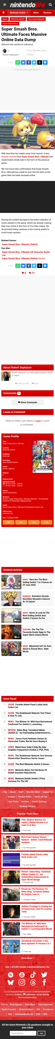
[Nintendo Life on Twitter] (44, 975)
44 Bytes (18, 994)
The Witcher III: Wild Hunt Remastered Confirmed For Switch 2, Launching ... (30, 723)
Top (5, 792)
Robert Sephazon (11, 54)
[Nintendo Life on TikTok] (33, 975)
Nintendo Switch (18, 19)
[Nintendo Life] (27, 4)
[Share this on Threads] (39, 62)
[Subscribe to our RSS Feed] (11, 975)
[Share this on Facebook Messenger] (45, 62)
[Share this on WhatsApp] (17, 62)
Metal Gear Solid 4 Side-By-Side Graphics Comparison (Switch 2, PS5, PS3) (28, 748)
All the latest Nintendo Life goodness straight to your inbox (27, 1026)
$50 (8, 522)
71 (33, 272)
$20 (33, 522)
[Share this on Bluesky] (23, 62)
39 (18, 587)
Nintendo (6, 456)
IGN (38, 1009)
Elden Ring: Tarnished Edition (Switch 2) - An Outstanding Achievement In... (30, 731)
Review (23, 258)
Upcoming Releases (36, 19)
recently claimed (9, 156)
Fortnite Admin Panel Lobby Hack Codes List (28, 705)
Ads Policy (14, 801)
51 (18, 620)
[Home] (3, 12)
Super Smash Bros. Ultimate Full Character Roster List (23, 507)
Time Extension (45, 1004)
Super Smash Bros (10, 23)
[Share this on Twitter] (34, 62)
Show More (27, 958)
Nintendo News (26, 1009)
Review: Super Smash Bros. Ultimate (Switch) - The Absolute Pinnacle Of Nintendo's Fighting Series (25, 500)
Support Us (48, 792)
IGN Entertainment (42, 992)
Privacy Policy (25, 797)
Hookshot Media (18, 992)
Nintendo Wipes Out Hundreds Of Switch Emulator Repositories (27, 771)
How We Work (33, 792)
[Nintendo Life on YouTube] (22, 975)
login (38, 420)
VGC (10, 1014)
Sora (4, 462)
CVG (38, 1014)
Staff (21, 792)
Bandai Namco (12, 462)
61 (18, 637)
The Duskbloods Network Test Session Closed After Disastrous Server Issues (30, 757)
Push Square (16, 1004)
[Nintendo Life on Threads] (33, 983)
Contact (11, 797)
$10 (46, 522)
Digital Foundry (9, 1009)
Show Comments (28, 402)
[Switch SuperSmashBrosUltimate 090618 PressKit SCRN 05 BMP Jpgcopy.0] (27, 131)
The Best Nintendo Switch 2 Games (28, 764)
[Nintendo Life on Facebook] (44, 983)
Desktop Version (28, 806)
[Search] (50, 4)
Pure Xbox (30, 1004)
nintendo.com (8, 513)
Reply (36, 383)
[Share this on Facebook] (28, 62)
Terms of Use (40, 797)
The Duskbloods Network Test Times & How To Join (29, 714)
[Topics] (4, 4)
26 (18, 604)
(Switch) (20, 244)
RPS (45, 1014)
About (13, 792)
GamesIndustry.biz (24, 1014)
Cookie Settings (39, 801)
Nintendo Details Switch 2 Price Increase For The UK (26, 779)
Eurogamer (48, 1009)
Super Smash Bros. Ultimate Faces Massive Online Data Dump (24, 34)
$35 (21, 522)
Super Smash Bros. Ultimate (35, 156)
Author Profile (23, 383)
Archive (25, 801)
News (5, 19)
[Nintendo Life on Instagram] (22, 983)
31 (18, 654)
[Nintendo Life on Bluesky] (11, 983)
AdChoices (31, 994)
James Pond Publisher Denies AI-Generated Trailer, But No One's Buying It (27, 740)
